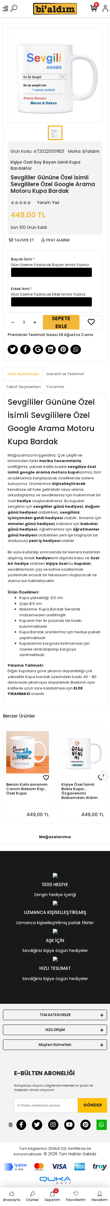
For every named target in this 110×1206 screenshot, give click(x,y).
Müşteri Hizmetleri (55, 1044)
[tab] (23, 374)
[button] (64, 752)
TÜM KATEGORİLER (55, 1014)
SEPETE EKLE (61, 322)
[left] (7, 775)
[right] (104, 775)
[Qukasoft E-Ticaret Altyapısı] (55, 1180)
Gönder (92, 1105)
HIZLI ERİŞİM (55, 1029)
